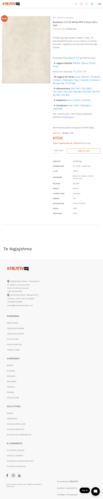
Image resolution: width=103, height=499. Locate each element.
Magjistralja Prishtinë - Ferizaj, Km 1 (25, 281)
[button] (86, 4)
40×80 (56, 95)
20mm (86, 100)
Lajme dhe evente (15, 334)
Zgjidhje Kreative (15, 429)
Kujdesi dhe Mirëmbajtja (19, 435)
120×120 (68, 92)
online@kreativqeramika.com (20, 305)
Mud (92, 63)
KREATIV (73, 481)
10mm (77, 100)
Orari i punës (13, 350)
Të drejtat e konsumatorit (20, 461)
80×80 (78, 92)
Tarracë (11, 387)
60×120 (87, 92)
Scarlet (84, 80)
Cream (57, 80)
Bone (85, 63)
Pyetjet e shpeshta (16, 466)
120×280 (86, 88)
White (76, 63)
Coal (55, 66)
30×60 (65, 95)
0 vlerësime (70, 29)
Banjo (10, 365)
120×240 (57, 92)
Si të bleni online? (16, 450)
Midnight (68, 80)
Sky (77, 80)
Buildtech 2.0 (71, 58)
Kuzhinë (11, 371)
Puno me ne (12, 339)
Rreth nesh (12, 323)
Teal (78, 77)
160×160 (75, 88)
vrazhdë (57, 108)
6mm (69, 100)
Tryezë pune (13, 398)
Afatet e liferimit (15, 456)
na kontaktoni (14, 344)
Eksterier (11, 381)
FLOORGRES (67, 18)
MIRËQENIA (12, 418)
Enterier (11, 376)
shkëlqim (85, 105)
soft (76, 105)
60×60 (96, 92)
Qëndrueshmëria (15, 328)
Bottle (85, 77)
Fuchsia (70, 83)
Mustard (95, 77)
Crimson (94, 80)
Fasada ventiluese (16, 424)
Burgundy (58, 83)
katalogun (69, 117)
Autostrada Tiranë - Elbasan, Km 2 (24, 295)
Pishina (10, 392)
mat (70, 105)
